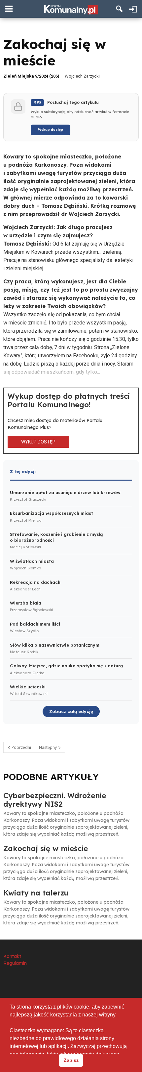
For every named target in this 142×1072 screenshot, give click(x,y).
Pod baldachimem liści (35, 624)
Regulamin (15, 963)
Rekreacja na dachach (35, 582)
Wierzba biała (25, 603)
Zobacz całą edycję (71, 711)
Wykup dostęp (50, 130)
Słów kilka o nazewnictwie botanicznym (54, 645)
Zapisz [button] (71, 1060)
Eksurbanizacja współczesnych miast (51, 513)
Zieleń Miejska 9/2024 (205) (31, 76)
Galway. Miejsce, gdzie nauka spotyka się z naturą (66, 665)
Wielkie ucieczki (28, 686)
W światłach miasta (32, 561)
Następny (48, 747)
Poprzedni (21, 747)
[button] (119, 9)
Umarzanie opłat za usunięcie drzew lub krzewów (65, 492)
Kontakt (12, 956)
